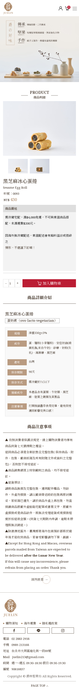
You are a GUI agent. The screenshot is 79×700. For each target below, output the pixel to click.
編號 (6, 669)
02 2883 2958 (20, 639)
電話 (6, 639)
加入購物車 (52, 283)
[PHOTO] (39, 128)
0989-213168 (20, 645)
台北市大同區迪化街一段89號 (31, 651)
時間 (6, 663)
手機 (6, 645)
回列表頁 (37, 579)
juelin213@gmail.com (28, 657)
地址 (6, 651)
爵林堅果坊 (8, 8)
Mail (6, 657)
